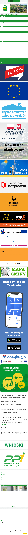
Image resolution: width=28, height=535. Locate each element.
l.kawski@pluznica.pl (5, 524)
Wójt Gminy (3, 33)
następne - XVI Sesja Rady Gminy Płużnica (15, 506)
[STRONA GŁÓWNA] (9, 1)
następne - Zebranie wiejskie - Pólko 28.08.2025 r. (14, 506)
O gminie (2, 23)
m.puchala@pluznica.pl (5, 522)
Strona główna (5, 14)
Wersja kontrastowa (1, 2)
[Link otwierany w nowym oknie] (19, 8)
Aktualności (13, 14)
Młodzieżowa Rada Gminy (4, 36)
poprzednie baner (10, 8)
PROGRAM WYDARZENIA (3, 424)
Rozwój (2, 26)
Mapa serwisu (2, 2)
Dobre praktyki (3, 37)
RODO (2, 62)
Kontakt (2, 24)
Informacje (10, 14)
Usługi (2, 41)
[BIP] (6, 2)
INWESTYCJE (2, 60)
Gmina (8, 14)
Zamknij (25, 533)
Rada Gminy (3, 34)
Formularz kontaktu (17, 522)
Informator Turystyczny (4, 56)
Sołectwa (2, 35)
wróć (1, 439)
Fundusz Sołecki (3, 38)
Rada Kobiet (3, 39)
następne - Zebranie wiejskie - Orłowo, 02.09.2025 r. (13, 506)
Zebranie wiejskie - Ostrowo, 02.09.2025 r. (5, 485)
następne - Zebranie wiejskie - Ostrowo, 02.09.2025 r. (12, 506)
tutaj (1, 429)
